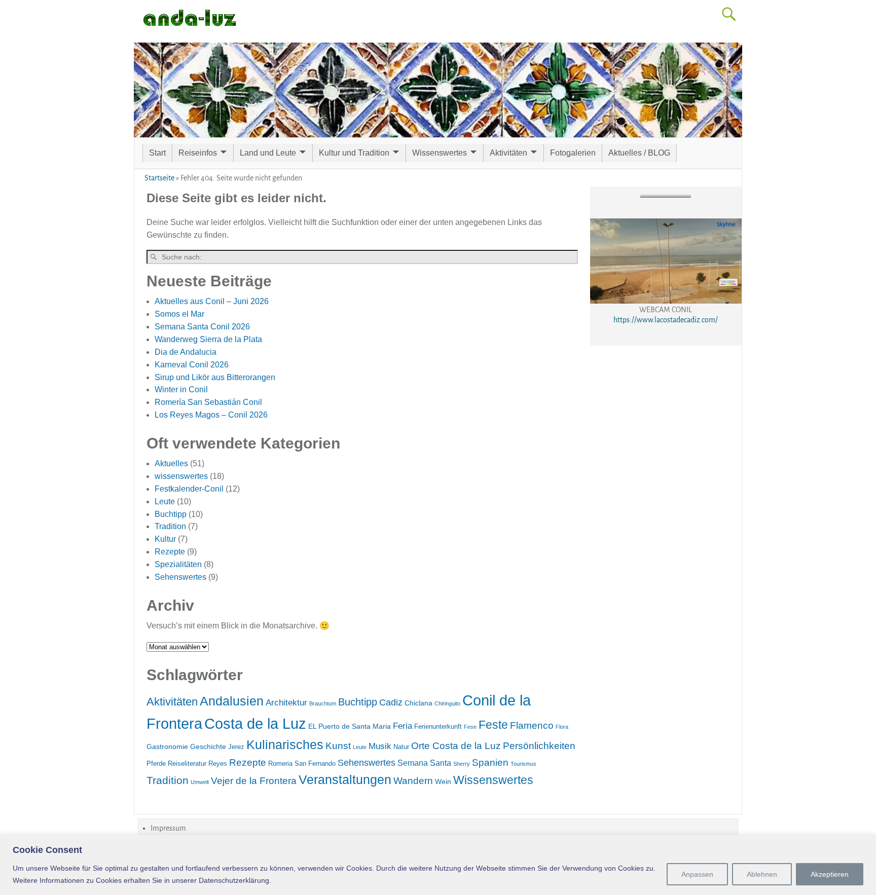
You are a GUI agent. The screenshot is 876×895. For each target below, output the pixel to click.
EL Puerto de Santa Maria (349, 726)
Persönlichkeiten (539, 745)
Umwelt (200, 782)
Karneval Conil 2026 (192, 364)
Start (157, 152)
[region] (438, 865)
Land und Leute (268, 152)
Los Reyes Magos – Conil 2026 (211, 415)
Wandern (413, 780)
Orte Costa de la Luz (456, 745)
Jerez (236, 747)
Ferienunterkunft (438, 726)
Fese (470, 727)
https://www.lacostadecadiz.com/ (665, 320)
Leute (165, 501)
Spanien (490, 762)
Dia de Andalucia (185, 352)
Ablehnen (762, 874)
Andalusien (232, 701)
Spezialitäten (178, 564)
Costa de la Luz (255, 723)
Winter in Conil (181, 389)
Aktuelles (171, 463)
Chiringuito (447, 703)
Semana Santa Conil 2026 (202, 326)
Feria (402, 726)
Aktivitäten (508, 152)
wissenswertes (181, 476)
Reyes (217, 763)
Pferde (156, 763)
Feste (493, 724)
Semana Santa (424, 763)
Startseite (159, 178)
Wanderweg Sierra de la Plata (208, 339)
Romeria (280, 763)
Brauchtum (322, 703)
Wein (443, 781)
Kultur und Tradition (354, 152)
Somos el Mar (179, 314)
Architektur (286, 702)
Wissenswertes (439, 152)
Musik (380, 746)
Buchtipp (171, 514)
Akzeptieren (830, 874)
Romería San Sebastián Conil (208, 402)
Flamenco (532, 725)
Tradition (170, 526)
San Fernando (315, 763)
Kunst (338, 745)
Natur (401, 747)
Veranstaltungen (345, 780)
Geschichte (208, 746)
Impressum (168, 828)
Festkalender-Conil (189, 488)
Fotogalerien (573, 152)
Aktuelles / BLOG (639, 152)
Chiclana (418, 703)
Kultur (165, 539)
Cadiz (391, 702)
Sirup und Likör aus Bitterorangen (215, 377)
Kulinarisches (284, 745)
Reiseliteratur (187, 763)
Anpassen (697, 874)
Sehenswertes (180, 577)
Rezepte (170, 551)
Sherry (461, 764)
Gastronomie (167, 746)
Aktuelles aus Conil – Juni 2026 (212, 301)
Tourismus (523, 764)
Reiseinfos (197, 152)
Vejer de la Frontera (254, 780)
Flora (562, 727)
